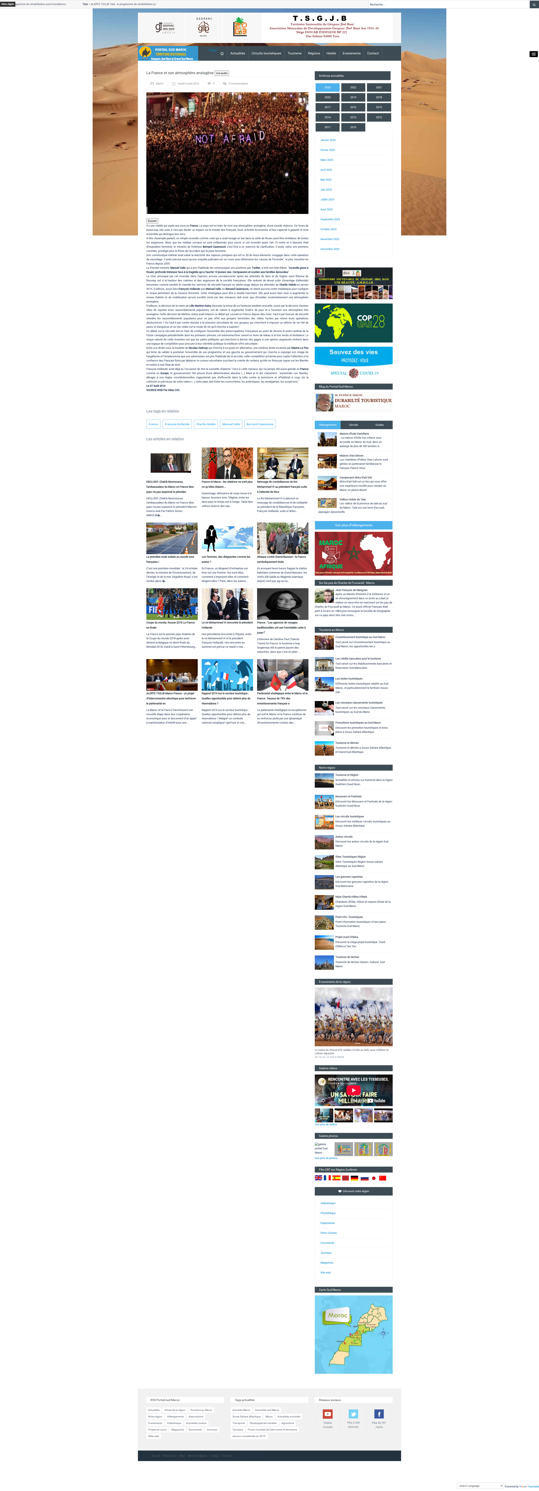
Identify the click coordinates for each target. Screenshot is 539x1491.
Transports (238, 1423)
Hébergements (328, 424)
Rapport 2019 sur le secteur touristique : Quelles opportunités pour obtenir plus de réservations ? (226, 698)
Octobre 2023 (328, 229)
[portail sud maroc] (166, 53)
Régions (314, 53)
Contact (373, 53)
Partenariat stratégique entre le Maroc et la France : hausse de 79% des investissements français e (282, 698)
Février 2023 (327, 150)
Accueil (156, 1455)
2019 (353, 97)
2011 (328, 127)
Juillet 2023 (327, 199)
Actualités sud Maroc (267, 1410)
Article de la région (174, 1410)
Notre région (155, 1416)
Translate (533, 1486)
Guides (379, 424)
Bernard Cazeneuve (260, 424)
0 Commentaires (238, 83)
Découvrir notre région (356, 1191)
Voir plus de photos (326, 1158)
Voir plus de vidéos (326, 1124)
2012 (379, 117)
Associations (196, 1416)
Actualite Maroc (241, 1410)
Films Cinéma (328, 1232)
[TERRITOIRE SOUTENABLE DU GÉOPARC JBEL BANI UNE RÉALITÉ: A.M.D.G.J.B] (354, 283)
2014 (328, 117)
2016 (353, 107)
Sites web (153, 1436)
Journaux (325, 1252)
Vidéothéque (327, 1203)
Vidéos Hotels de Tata (353, 499)
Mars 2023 (326, 159)
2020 (328, 97)
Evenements (352, 53)
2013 (353, 117)
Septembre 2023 (330, 219)
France (153, 424)
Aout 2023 (326, 209)
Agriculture (288, 1423)
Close (213, 50)
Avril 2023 (326, 169)
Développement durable (263, 1423)
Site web (325, 1272)
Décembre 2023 (329, 249)
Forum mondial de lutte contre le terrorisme (272, 1429)
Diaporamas (327, 1223)
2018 (379, 97)
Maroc (269, 1416)
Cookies (214, 1455)
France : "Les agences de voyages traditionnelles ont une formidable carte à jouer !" (281, 627)
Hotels (331, 53)
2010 (353, 127)
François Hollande (177, 424)
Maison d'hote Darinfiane (354, 433)
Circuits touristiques (266, 53)
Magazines (327, 1262)
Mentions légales (197, 1455)
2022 (353, 87)
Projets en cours (157, 1429)
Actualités (237, 53)
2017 (328, 107)
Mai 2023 (325, 179)
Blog (182, 1455)
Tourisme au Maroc (201, 1410)
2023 (328, 87)
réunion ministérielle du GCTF (249, 1436)
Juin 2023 (326, 189)
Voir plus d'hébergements (353, 525)
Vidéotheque (174, 1423)
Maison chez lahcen (351, 455)
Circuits (353, 424)
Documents (327, 1242)
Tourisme (295, 53)
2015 (379, 107)
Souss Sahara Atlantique (246, 1416)
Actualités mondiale (289, 1416)
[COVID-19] (354, 365)
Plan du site (169, 1455)
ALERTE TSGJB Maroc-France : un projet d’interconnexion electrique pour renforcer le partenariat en (171, 698)
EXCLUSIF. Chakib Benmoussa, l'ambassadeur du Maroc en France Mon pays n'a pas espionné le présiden (170, 486)
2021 (379, 87)
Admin (159, 83)
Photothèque (328, 1213)
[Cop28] (354, 322)
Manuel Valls (231, 424)
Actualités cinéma (196, 1423)
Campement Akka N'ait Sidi (356, 477)
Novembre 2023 (329, 239)
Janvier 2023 (328, 140)
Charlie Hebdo (206, 424)
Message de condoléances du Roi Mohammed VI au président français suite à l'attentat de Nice (282, 486)
